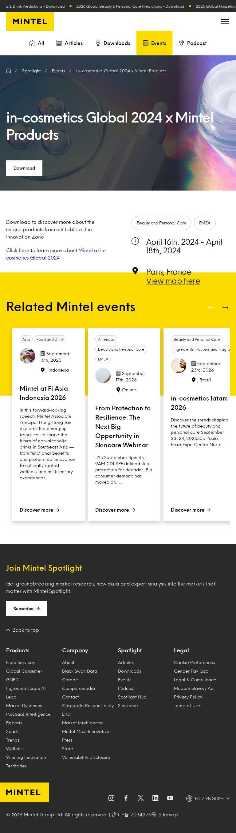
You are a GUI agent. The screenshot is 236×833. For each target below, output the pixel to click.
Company (75, 650)
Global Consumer (24, 671)
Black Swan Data (79, 671)
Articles (74, 43)
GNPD (12, 679)
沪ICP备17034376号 (134, 814)
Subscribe (24, 608)
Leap (11, 696)
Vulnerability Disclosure (86, 757)
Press (67, 740)
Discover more (36, 510)
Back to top (25, 630)
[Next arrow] (226, 307)
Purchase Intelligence (28, 714)
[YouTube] (170, 798)
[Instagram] (111, 798)
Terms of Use (187, 705)
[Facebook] (126, 798)
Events (158, 43)
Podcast (197, 43)
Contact (70, 696)
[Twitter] (140, 798)
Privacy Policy (188, 696)
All (41, 43)
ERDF (67, 714)
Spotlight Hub (132, 696)
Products (18, 650)
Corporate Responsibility (88, 705)
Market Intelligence (82, 722)
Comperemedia (78, 688)
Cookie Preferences (194, 662)
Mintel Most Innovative (85, 731)
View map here (173, 280)
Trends (12, 740)
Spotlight (130, 650)
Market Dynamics (24, 705)
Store (67, 748)
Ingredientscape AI (26, 688)
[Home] (8, 71)
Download (46, 6)
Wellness (15, 748)
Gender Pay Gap (191, 671)
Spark (12, 731)
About (68, 662)
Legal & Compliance (195, 679)
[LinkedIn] (155, 798)
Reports (14, 722)
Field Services (20, 662)
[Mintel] (30, 21)
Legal (181, 650)
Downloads (117, 43)
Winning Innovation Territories (26, 761)
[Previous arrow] (211, 307)
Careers (70, 679)
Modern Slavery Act (194, 688)
